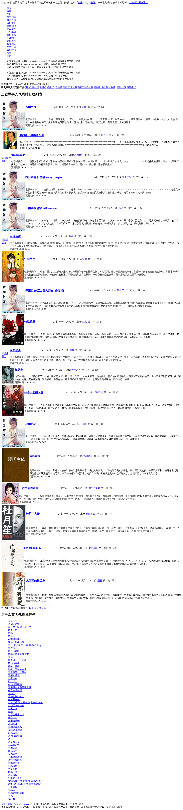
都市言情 (11, 20)
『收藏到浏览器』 (138, 2)
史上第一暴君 (15, 778)
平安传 (11, 648)
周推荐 (66, 87)
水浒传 (11, 693)
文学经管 (11, 47)
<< (27, 608)
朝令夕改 (126, 177)
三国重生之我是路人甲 (19, 687)
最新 (9, 11)
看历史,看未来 (15, 729)
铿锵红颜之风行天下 (18, 654)
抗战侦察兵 (14, 766)
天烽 (10, 657)
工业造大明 (14, 744)
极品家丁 (20, 369)
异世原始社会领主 (17, 672)
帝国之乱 (30, 107)
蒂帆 (84, 107)
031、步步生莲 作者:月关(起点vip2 (25, 645)
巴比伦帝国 (14, 651)
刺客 (10, 633)
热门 (9, 14)
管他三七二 (122, 290)
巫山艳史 (30, 424)
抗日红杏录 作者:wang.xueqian (44, 177)
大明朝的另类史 (35, 580)
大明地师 (12, 723)
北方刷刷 (93, 548)
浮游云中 (78, 154)
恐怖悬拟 (11, 41)
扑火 (84, 321)
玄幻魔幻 (11, 23)
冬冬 (71, 236)
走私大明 (12, 750)
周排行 (35, 87)
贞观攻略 (12, 678)
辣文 (9, 53)
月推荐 (73, 87)
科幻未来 (11, 35)
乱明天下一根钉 (16, 705)
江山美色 (29, 258)
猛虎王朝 (12, 753)
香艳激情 (11, 50)
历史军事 (11, 32)
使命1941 (12, 717)
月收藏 (104, 87)
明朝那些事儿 (32, 548)
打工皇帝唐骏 (15, 757)
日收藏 (89, 87)
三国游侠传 (14, 720)
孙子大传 (12, 787)
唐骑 (10, 711)
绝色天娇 (12, 630)
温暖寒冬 (88, 456)
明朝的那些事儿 (16, 696)
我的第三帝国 (15, 735)
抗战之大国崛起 (16, 793)
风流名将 (12, 732)
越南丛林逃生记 (16, 714)
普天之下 (12, 708)
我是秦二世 (14, 741)
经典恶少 (15, 350)
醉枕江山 (12, 681)
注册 (80, 2)
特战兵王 (29, 321)
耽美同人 (11, 44)
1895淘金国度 (15, 760)
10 (45, 608)
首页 (9, 8)
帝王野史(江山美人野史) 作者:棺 (44, 290)
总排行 (50, 87)
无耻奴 (11, 799)
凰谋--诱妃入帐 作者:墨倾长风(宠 (24, 784)
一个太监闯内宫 (33, 392)
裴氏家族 (35, 455)
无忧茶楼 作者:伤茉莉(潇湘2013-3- (25, 781)
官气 (10, 796)
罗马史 (11, 636)
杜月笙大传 (33, 513)
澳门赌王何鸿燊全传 (31, 135)
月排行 (43, 87)
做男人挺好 (94, 488)
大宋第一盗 (14, 763)
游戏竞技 (11, 38)
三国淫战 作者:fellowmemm (41, 208)
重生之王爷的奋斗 (17, 669)
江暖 (84, 424)
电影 (9, 56)
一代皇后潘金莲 (28, 488)
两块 (121, 208)
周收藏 (97, 87)
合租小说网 (7, 804)
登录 (92, 2)
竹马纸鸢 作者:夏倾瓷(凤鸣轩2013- (25, 702)
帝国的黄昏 (14, 624)
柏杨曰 (11, 790)
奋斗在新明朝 (15, 684)
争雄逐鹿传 (14, 699)
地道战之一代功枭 (17, 660)
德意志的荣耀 (15, 690)
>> (49, 608)
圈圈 (100, 580)
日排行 (28, 87)
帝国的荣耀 (14, 675)
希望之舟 (76, 370)
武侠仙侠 (11, 26)
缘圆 (84, 259)
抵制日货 (98, 392)
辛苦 (72, 350)
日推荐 (58, 87)
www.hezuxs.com (23, 804)
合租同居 (11, 17)
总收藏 (112, 87)
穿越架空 (11, 29)
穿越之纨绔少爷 (16, 642)
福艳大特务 (14, 666)
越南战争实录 (15, 639)
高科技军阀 (14, 663)
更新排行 (131, 87)
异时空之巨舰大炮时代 (19, 627)
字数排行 (121, 87)
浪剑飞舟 (103, 135)
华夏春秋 (12, 769)
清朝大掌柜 (18, 154)
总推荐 (81, 87)
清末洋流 (12, 772)
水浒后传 (15, 236)
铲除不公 (90, 513)
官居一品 (12, 621)
